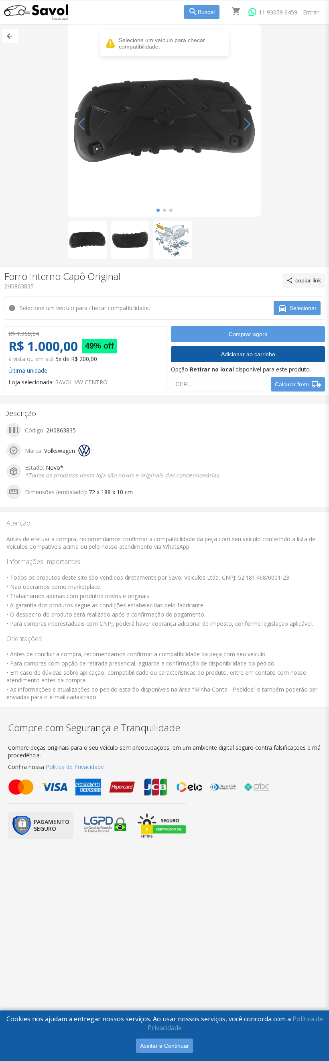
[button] (10, 36)
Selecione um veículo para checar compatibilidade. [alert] (162, 43)
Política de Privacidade (75, 767)
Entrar (311, 12)
